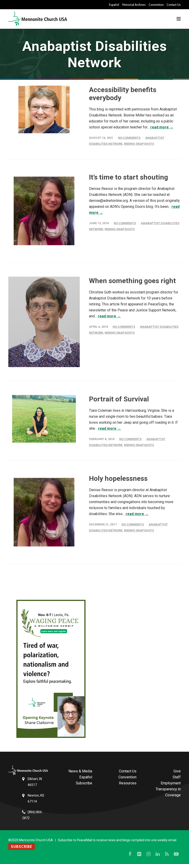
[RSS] (166, 854)
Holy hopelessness (118, 478)
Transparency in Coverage (168, 792)
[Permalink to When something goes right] (44, 322)
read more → (161, 127)
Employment (171, 783)
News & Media (80, 771)
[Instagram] (148, 854)
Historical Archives (134, 4)
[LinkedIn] (157, 854)
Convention (156, 4)
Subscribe (84, 783)
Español (114, 4)
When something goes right (132, 281)
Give (177, 771)
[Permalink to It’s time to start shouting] (44, 211)
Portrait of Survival (119, 399)
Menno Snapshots (139, 143)
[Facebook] (130, 854)
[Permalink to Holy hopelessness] (44, 512)
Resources (127, 783)
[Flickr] (139, 854)
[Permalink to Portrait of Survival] (44, 419)
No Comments (129, 137)
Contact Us (174, 4)
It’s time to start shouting (128, 177)
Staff (177, 777)
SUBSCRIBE (21, 846)
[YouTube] (176, 854)
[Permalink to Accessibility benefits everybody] (44, 109)
